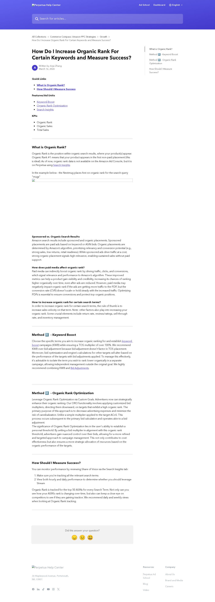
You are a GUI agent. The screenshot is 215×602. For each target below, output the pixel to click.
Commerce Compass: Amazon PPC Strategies (73, 37)
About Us (170, 574)
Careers (169, 586)
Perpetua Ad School (149, 576)
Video (146, 590)
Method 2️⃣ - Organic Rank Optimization (162, 61)
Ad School (144, 5)
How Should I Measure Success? (160, 70)
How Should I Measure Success (56, 89)
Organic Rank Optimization (52, 106)
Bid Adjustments (80, 368)
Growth (103, 37)
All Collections (39, 37)
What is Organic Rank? (51, 85)
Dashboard (159, 5)
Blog (145, 584)
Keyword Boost (45, 102)
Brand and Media (174, 580)
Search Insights (45, 109)
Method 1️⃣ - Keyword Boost (163, 54)
